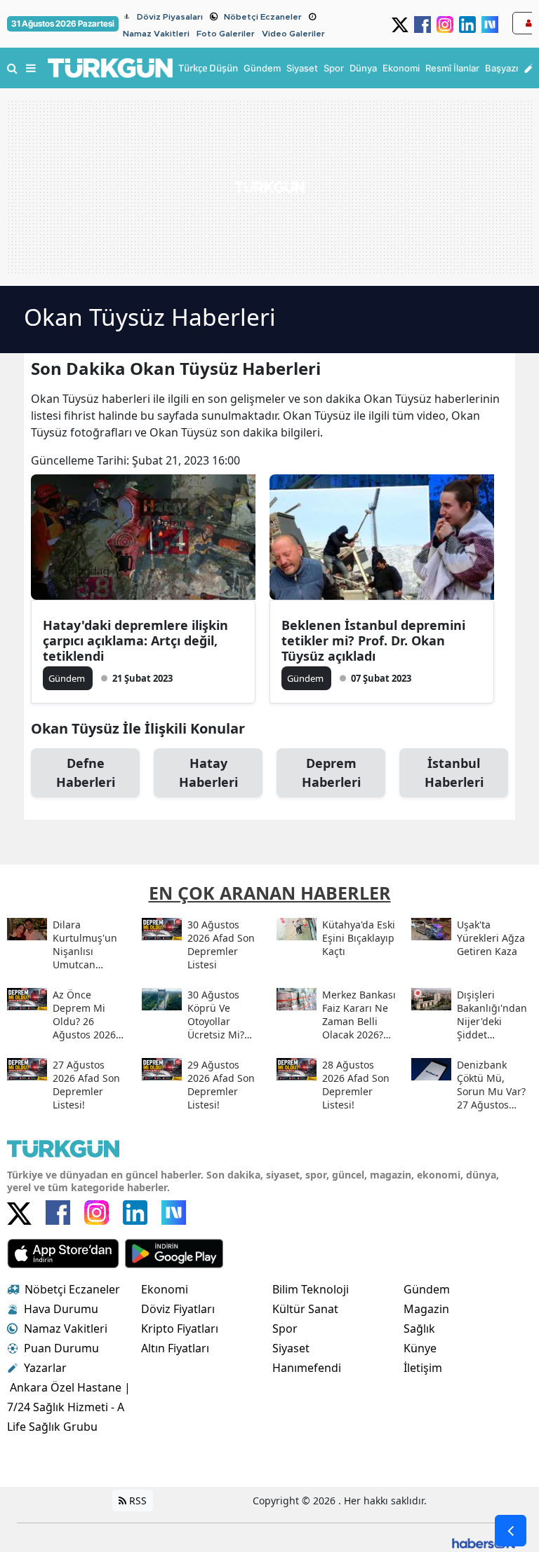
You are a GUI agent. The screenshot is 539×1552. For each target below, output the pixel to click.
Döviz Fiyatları (178, 1309)
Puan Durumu (61, 1348)
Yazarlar (45, 1367)
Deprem (331, 772)
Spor (285, 1328)
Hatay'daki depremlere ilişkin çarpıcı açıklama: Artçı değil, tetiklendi (135, 640)
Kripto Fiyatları (179, 1328)
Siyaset (291, 1348)
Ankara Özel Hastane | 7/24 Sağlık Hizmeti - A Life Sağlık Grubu (69, 1407)
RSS (136, 1500)
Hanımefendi (306, 1367)
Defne (85, 772)
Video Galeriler (293, 33)
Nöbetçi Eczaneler (263, 17)
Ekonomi (164, 1289)
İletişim (423, 1367)
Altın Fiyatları (175, 1348)
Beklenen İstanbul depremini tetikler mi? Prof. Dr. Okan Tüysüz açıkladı (373, 640)
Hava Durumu (61, 1309)
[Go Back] (510, 1530)
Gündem (427, 1289)
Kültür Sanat (305, 1309)
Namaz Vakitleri (156, 33)
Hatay (208, 772)
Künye (420, 1348)
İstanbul (454, 772)
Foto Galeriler (226, 33)
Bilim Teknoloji (310, 1289)
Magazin (426, 1309)
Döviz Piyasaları (170, 17)
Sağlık (419, 1328)
